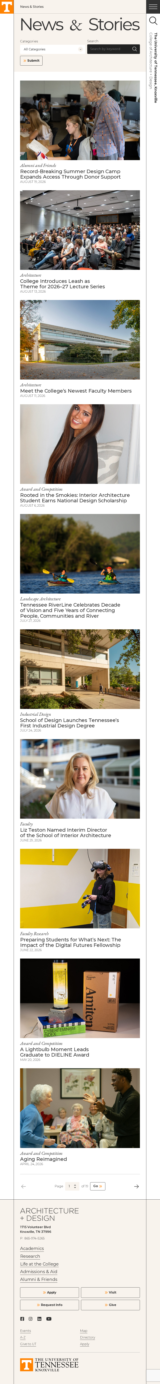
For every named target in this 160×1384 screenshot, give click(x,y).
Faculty (26, 824)
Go (95, 1186)
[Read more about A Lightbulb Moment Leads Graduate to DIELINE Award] (80, 998)
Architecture (30, 275)
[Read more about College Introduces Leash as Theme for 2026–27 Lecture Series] (80, 230)
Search (92, 41)
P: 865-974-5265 (32, 1238)
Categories (29, 41)
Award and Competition (41, 489)
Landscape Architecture (40, 599)
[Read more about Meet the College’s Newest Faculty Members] (80, 340)
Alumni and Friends (38, 165)
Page (59, 1186)
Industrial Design (35, 714)
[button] (153, 7)
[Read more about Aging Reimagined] (80, 1108)
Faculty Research (34, 934)
